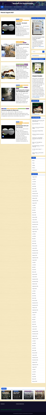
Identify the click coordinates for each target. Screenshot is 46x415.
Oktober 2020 (34, 336)
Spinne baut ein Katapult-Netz (37, 130)
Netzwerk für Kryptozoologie (23, 3)
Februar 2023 (34, 274)
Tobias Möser (26, 26)
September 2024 (35, 229)
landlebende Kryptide (19, 42)
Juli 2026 (34, 179)
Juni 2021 (34, 317)
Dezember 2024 (35, 222)
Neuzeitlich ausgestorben (20, 87)
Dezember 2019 (35, 357)
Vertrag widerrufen (35, 55)
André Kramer (26, 47)
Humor (5, 108)
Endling (33, 165)
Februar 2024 (34, 245)
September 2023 (35, 257)
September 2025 (35, 200)
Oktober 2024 (34, 226)
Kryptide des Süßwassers (19, 20)
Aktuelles (17, 19)
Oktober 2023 (34, 255)
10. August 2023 (20, 93)
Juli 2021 (33, 314)
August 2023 (34, 260)
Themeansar (31, 413)
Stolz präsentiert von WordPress (18, 413)
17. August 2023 (19, 47)
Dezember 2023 (35, 250)
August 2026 (34, 176)
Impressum (2, 403)
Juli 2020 (34, 340)
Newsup (26, 413)
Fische (2, 108)
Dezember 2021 (35, 302)
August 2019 (34, 367)
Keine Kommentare (20, 27)
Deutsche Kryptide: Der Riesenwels (9, 110)
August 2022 (34, 288)
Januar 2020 (34, 355)
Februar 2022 (34, 300)
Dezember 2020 (35, 331)
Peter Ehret (26, 93)
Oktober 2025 (34, 198)
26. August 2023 (20, 26)
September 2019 (35, 364)
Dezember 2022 (35, 279)
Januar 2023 (34, 276)
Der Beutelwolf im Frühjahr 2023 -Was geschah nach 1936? (22, 91)
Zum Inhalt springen (3, 0)
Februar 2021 (34, 326)
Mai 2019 (33, 374)
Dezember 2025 (35, 193)
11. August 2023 (19, 68)
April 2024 (34, 241)
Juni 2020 (34, 343)
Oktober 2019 (34, 362)
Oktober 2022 (34, 283)
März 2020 (34, 350)
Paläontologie (5, 9)
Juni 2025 (34, 207)
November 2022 (35, 281)
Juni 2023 (34, 264)
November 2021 (35, 305)
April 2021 (34, 321)
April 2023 (34, 269)
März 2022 (34, 298)
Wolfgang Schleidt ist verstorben (38, 134)
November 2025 (35, 195)
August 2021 (34, 312)
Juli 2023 (33, 262)
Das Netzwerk (22, 9)
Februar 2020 (34, 352)
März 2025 (34, 214)
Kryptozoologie (26, 20)
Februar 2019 (34, 381)
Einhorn (33, 167)
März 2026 (34, 188)
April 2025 (34, 212)
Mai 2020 (34, 345)
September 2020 (35, 338)
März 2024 (34, 243)
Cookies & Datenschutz (20, 403)
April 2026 (34, 186)
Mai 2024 (34, 238)
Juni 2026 (34, 181)
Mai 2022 (33, 293)
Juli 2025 (33, 205)
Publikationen (14, 9)
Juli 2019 (33, 369)
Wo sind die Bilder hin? (36, 123)
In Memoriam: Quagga (21, 66)
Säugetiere (24, 42)
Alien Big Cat (34, 170)
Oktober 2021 (34, 307)
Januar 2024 (34, 248)
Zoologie (17, 88)
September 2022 (35, 286)
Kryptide (21, 19)
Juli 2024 (34, 233)
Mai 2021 (33, 319)
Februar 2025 (34, 217)
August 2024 (34, 231)
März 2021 (34, 324)
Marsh (33, 160)
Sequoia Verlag (36, 97)
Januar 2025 (34, 219)
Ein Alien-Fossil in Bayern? (37, 149)
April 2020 (34, 348)
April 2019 (34, 376)
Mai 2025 (33, 210)
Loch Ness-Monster (19, 21)
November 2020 (35, 333)
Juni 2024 (34, 236)
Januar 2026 (34, 191)
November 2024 (35, 224)
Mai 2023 (33, 267)
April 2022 (34, 295)
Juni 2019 (34, 371)
